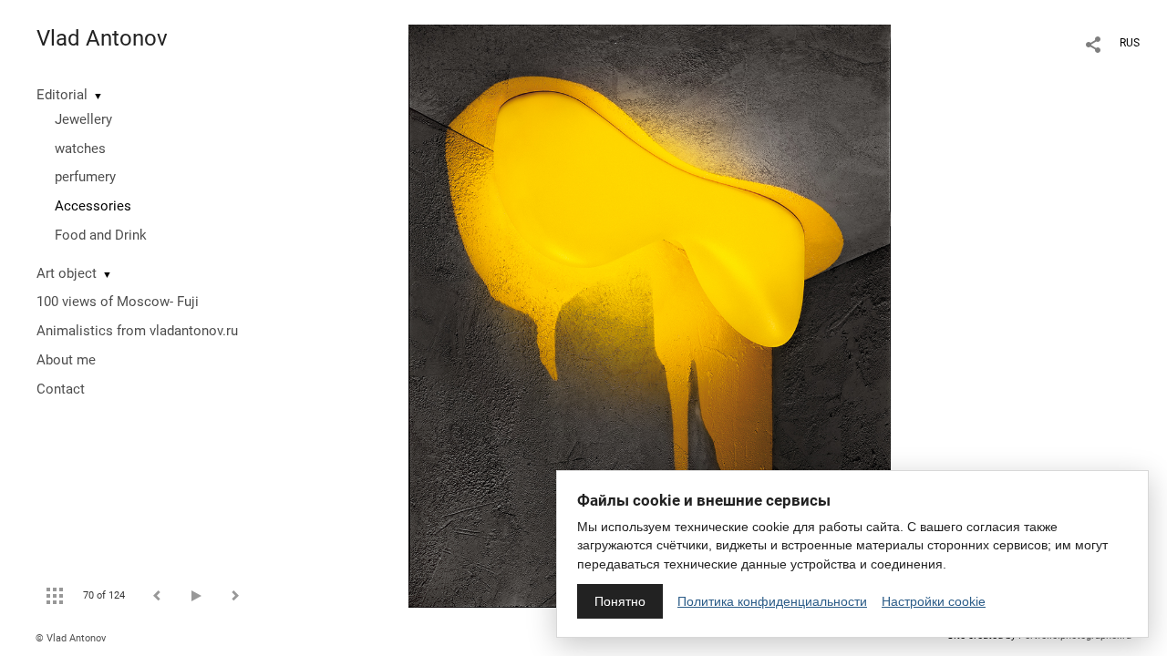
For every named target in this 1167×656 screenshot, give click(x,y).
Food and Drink (101, 235)
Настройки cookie (934, 601)
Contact (60, 389)
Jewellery (83, 119)
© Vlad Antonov (71, 638)
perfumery (85, 177)
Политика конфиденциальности (772, 601)
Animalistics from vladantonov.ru (137, 331)
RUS (1130, 42)
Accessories (93, 206)
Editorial (62, 95)
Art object (66, 273)
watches (80, 148)
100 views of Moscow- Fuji (117, 301)
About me (66, 360)
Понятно (619, 601)
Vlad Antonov (102, 38)
